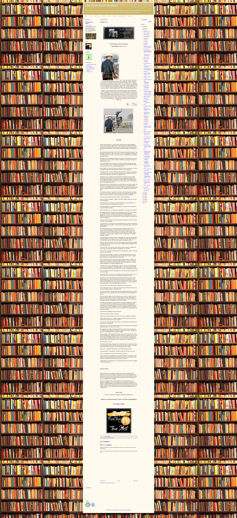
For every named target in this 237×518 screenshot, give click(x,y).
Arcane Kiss (145, 89)
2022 (144, 194)
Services (90, 16)
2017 (144, 202)
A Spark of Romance (147, 168)
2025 (144, 28)
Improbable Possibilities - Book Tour (146, 162)
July (145, 39)
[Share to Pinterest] (109, 436)
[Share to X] (107, 436)
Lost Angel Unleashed (146, 119)
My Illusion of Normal (146, 124)
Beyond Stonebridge (147, 79)
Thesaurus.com (89, 71)
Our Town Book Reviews (101, 5)
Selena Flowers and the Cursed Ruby (147, 47)
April (145, 44)
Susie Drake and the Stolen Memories (147, 69)
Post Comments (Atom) (109, 482)
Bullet (144, 129)
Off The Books (146, 85)
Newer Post (102, 480)
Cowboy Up (145, 71)
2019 (144, 199)
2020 (144, 197)
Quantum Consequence (146, 102)
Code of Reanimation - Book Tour (146, 82)
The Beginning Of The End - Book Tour (147, 177)
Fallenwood (145, 98)
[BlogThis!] (106, 436)
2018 (144, 201)
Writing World (89, 66)
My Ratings (96, 16)
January (145, 190)
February (146, 189)
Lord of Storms (146, 49)
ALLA (144, 149)
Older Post (135, 480)
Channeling (145, 121)
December (146, 31)
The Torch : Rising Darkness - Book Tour (147, 146)
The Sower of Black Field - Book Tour (147, 92)
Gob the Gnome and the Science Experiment (147, 173)
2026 (144, 26)
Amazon (109, 16)
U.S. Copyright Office (90, 67)
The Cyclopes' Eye (147, 136)
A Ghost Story (146, 144)
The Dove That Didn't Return (146, 55)
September (146, 36)
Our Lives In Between (145, 61)
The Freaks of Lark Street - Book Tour (147, 94)
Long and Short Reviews (91, 64)
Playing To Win (146, 58)
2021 (144, 196)
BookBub (130, 16)
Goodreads (115, 16)
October (145, 34)
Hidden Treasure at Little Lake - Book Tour (147, 127)
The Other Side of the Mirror (146, 142)
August (145, 38)
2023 (144, 192)
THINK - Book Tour (147, 185)
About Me (103, 16)
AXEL (144, 104)
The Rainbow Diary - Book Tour (147, 66)
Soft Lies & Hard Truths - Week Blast (146, 74)
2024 (144, 29)
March (145, 187)
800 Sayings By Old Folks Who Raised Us (147, 51)
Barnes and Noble (122, 16)
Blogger (129, 509)
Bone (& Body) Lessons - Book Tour (146, 166)
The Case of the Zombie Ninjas (146, 156)
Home (86, 16)
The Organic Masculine (145, 117)
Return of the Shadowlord (146, 87)
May (145, 43)
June (145, 41)
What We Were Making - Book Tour (146, 109)
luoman (120, 509)
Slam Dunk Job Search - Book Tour (146, 182)
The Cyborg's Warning (146, 159)
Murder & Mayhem (147, 179)
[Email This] (104, 436)
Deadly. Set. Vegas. (147, 131)
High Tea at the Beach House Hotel (146, 113)
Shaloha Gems (146, 99)
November (146, 33)
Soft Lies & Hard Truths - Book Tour (146, 134)
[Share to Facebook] (108, 436)
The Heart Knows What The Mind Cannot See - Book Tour (146, 153)
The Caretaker (146, 170)
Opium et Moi (146, 57)
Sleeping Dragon (146, 96)
